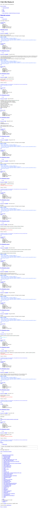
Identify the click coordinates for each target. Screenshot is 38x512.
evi (0, 324)
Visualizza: (3, 446)
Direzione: (20, 446)
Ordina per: (12, 446)
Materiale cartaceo (5, 15)
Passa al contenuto (3, 6)
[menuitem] (3, 9)
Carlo (1, 88)
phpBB (5, 503)
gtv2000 (6, 413)
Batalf (1, 67)
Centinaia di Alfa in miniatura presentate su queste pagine (9, 419)
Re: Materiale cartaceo (5, 50)
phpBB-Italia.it (9, 505)
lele (5, 121)
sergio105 (1, 23)
